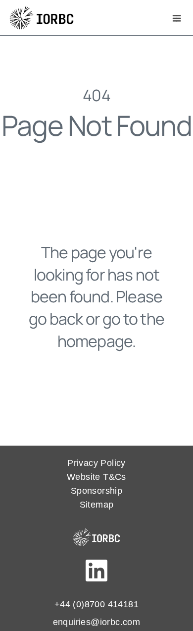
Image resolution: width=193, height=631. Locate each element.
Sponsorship (96, 491)
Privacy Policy (96, 463)
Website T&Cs (96, 477)
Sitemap (97, 505)
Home (96, 387)
